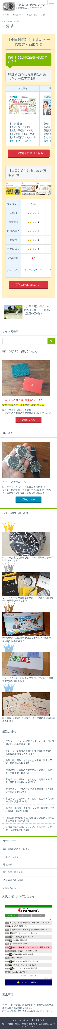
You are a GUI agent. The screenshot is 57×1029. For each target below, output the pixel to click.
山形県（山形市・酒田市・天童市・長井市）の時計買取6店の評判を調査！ (30, 809)
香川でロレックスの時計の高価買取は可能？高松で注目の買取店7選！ (30, 790)
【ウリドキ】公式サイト (21, 141)
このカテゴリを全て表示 (28, 975)
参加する (48, 978)
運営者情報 (40, 1020)
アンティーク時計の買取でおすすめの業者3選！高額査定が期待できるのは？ (29, 752)
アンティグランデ (33, 270)
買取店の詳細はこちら (28, 284)
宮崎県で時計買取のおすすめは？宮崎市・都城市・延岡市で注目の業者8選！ (29, 781)
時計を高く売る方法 (13, 872)
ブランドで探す (11, 857)
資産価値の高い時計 (13, 880)
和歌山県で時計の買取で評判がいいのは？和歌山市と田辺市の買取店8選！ (30, 819)
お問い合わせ (9, 888)
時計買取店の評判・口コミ (16, 849)
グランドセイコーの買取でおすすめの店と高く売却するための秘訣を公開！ (30, 742)
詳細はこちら (28, 419)
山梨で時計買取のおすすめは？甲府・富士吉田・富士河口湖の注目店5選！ (30, 762)
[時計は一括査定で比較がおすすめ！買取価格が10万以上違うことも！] (22, 6)
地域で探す (8, 864)
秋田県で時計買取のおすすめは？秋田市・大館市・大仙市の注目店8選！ (29, 828)
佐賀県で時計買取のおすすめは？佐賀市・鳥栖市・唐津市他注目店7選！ (29, 771)
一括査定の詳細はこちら (28, 153)
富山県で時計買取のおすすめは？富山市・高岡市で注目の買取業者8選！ (30, 800)
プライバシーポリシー (21, 1020)
